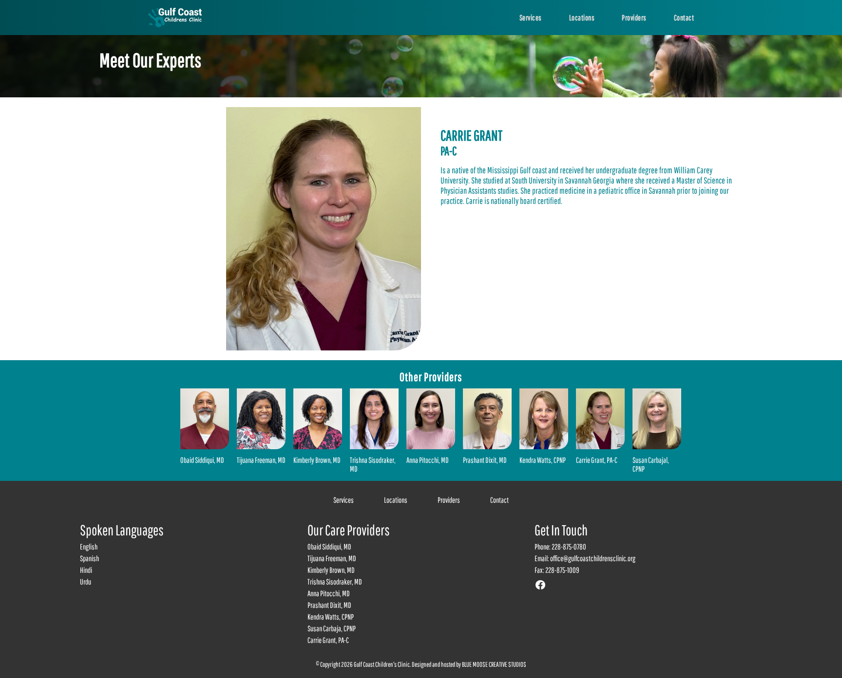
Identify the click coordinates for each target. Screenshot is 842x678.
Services (343, 499)
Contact (499, 499)
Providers (449, 499)
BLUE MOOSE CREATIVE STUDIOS (494, 664)
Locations (395, 499)
